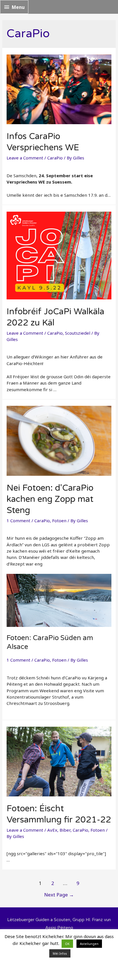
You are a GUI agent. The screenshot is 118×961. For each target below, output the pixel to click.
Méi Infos (60, 953)
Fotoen (59, 520)
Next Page (59, 894)
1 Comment (18, 520)
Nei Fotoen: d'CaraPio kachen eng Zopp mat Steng (50, 499)
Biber (65, 830)
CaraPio (55, 158)
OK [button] (67, 943)
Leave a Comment (25, 158)
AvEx (52, 830)
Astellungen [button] (89, 943)
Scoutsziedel (77, 333)
